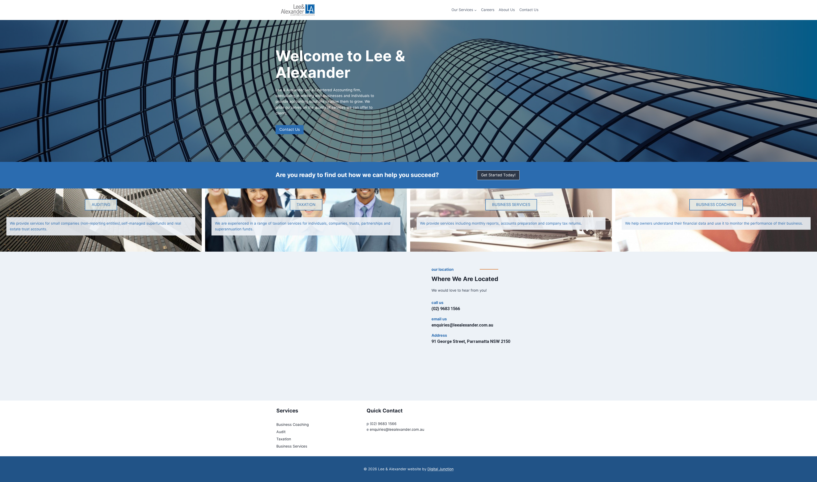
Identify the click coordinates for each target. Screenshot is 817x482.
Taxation (283, 439)
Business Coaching (292, 424)
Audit (281, 432)
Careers (487, 10)
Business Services (291, 446)
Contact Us (528, 10)
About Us (507, 10)
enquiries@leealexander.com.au (462, 325)
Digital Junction (440, 469)
